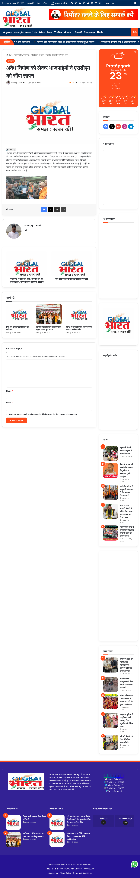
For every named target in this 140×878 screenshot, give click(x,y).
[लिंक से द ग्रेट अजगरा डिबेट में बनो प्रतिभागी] (19, 314)
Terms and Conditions (82, 873)
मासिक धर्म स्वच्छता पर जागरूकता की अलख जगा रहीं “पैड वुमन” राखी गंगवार (126, 700)
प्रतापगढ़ (26, 55)
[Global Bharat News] (17, 17)
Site (72, 860)
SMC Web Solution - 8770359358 (80, 869)
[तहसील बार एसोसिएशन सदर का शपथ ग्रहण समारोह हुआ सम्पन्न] (49, 314)
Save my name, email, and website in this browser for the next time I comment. (43, 414)
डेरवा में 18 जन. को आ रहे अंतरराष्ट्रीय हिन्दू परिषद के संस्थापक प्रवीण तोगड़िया (126, 470)
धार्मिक (101, 32)
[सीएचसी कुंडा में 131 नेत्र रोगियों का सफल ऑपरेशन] (110, 742)
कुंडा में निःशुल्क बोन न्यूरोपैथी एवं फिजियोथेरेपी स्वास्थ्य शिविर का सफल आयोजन (126, 664)
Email (9, 402)
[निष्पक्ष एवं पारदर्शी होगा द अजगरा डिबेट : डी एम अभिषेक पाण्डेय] (79, 314)
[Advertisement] (118, 596)
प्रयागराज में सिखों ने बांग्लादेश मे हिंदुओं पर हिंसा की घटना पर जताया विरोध (127, 531)
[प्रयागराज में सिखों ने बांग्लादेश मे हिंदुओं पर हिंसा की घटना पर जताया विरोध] (110, 533)
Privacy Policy (65, 873)
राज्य (29, 32)
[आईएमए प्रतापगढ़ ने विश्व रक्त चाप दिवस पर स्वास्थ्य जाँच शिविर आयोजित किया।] (57, 839)
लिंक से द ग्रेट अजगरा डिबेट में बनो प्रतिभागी (17, 328)
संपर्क (38, 3)
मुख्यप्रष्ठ (8, 32)
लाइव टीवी (30, 3)
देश (35, 32)
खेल (50, 32)
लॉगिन (45, 3)
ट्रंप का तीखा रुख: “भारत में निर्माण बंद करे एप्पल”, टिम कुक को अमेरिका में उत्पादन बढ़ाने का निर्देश (79, 819)
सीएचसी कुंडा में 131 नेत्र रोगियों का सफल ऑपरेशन (127, 739)
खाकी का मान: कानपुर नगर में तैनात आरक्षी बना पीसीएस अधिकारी (126, 683)
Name (9, 391)
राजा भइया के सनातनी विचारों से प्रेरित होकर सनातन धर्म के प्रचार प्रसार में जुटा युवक (126, 510)
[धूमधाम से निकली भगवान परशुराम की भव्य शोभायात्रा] (110, 453)
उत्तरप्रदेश (20, 32)
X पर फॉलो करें (108, 143)
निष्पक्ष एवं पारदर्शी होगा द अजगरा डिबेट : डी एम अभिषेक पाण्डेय (108, 42)
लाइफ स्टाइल (90, 32)
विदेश (43, 32)
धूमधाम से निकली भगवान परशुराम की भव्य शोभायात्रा (126, 450)
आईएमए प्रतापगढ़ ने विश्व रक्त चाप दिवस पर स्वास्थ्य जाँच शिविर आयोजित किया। (78, 836)
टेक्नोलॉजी (78, 32)
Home (11, 55)
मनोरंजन (59, 32)
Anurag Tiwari (16, 83)
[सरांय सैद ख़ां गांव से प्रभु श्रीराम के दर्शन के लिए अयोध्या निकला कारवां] (110, 492)
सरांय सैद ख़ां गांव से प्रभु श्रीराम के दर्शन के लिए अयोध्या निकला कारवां (126, 491)
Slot (68, 860)
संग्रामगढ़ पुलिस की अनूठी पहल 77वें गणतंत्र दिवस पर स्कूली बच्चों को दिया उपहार (126, 720)
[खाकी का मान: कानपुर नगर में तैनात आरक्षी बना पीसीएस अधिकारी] (110, 684)
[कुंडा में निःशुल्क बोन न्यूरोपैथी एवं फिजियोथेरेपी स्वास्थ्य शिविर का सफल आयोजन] (110, 665)
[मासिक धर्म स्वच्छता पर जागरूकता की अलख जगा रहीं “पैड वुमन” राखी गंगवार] (110, 701)
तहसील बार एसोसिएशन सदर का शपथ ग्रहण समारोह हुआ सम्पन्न (44, 42)
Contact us (53, 873)
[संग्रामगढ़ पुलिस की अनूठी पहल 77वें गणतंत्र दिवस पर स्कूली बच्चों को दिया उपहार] (110, 720)
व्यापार (68, 32)
